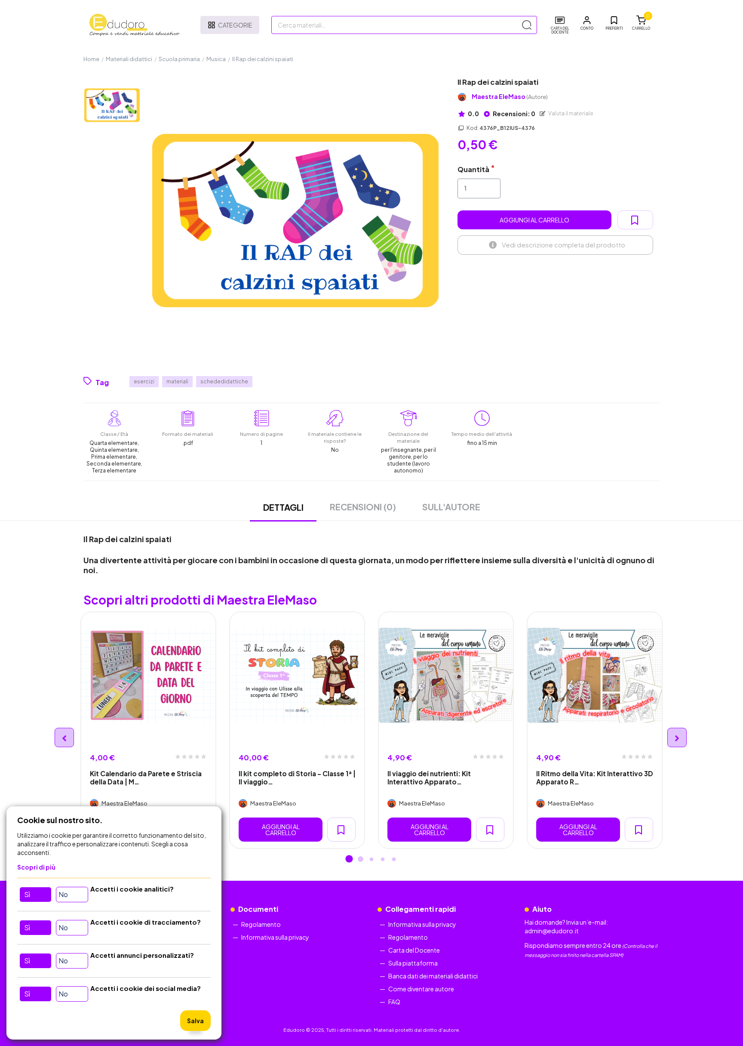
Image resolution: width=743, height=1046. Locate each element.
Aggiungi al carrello (534, 220)
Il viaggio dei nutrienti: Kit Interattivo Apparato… (429, 777)
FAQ (394, 1002)
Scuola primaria (179, 59)
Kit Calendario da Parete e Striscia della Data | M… (146, 777)
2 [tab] (360, 859)
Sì (27, 894)
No (63, 894)
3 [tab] (371, 859)
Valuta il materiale (570, 113)
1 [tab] (349, 859)
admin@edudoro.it (552, 931)
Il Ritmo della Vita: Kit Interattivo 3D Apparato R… (594, 777)
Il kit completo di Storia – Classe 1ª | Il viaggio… (297, 777)
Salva (195, 1020)
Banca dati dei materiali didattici (433, 976)
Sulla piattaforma (413, 963)
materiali (177, 381)
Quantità (473, 169)
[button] (586, 23)
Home (91, 59)
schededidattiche (224, 381)
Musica (216, 59)
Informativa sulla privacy (275, 937)
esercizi (144, 381)
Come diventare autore (421, 989)
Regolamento (261, 924)
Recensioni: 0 (513, 113)
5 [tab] (394, 859)
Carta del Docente (414, 950)
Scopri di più (36, 867)
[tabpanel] (148, 730)
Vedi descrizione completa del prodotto (563, 245)
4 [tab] (382, 859)
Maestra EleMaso (510, 96)
